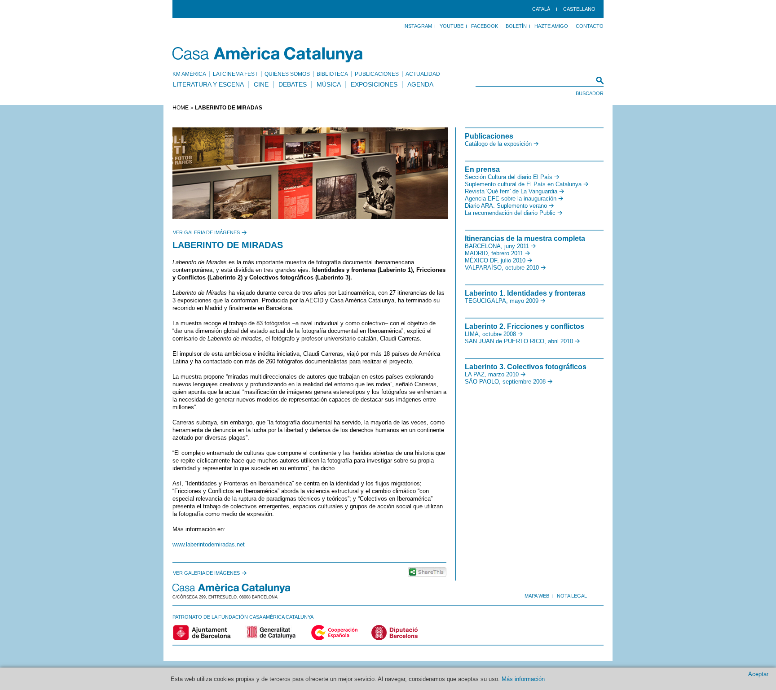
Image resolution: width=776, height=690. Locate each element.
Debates (292, 84)
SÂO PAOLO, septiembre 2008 (505, 381)
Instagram (417, 26)
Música (329, 84)
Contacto (590, 26)
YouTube (451, 26)
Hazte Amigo (551, 26)
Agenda (420, 84)
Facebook (484, 26)
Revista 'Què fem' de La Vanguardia (511, 191)
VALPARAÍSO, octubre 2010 (502, 267)
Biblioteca (332, 74)
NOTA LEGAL (572, 595)
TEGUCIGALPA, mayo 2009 (501, 300)
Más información (523, 679)
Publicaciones (377, 74)
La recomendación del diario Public (510, 213)
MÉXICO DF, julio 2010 (495, 260)
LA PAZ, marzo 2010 (492, 374)
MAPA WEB (537, 595)
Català (541, 9)
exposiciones (374, 84)
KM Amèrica (189, 74)
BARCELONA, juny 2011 (497, 246)
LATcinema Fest (235, 74)
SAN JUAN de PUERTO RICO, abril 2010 (519, 341)
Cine (261, 84)
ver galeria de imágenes (206, 232)
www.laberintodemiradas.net (208, 544)
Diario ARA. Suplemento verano (506, 205)
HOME (180, 108)
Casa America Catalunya (267, 54)
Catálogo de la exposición (498, 143)
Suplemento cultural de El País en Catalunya (523, 184)
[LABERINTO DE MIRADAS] (309, 173)
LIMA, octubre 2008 (490, 334)
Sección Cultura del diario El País (508, 177)
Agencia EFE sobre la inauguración (510, 198)
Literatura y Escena (208, 84)
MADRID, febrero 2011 (494, 253)
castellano (579, 9)
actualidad (423, 74)
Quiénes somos (287, 74)
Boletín (516, 26)
